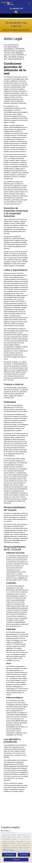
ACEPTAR (16, 859)
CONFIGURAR (9, 854)
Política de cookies (8, 850)
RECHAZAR (24, 854)
